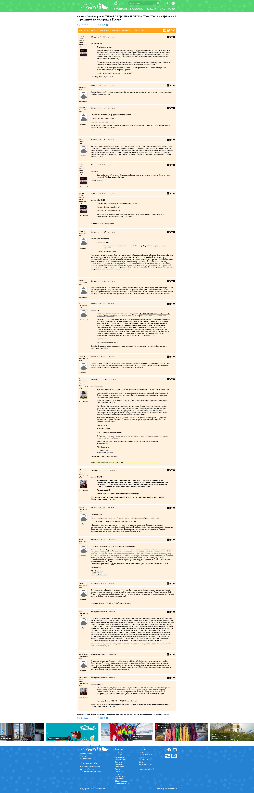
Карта (162, 9)
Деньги (141, 762)
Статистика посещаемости (90, 766)
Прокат (117, 769)
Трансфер (118, 762)
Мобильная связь (145, 764)
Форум (171, 9)
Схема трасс (119, 757)
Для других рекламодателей (91, 771)
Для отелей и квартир (88, 769)
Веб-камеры (119, 779)
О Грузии (142, 752)
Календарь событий (146, 769)
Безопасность (120, 764)
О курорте (118, 752)
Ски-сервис (119, 771)
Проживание (120, 760)
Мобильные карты (122, 783)
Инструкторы (120, 767)
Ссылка (121, 462)
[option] (72, 732)
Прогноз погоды (121, 776)
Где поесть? (143, 760)
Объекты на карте (121, 781)
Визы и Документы (146, 755)
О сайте (83, 756)
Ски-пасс (118, 755)
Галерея (118, 774)
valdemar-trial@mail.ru (122, 363)
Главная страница (86, 754)
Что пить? (142, 757)
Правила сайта (85, 758)
